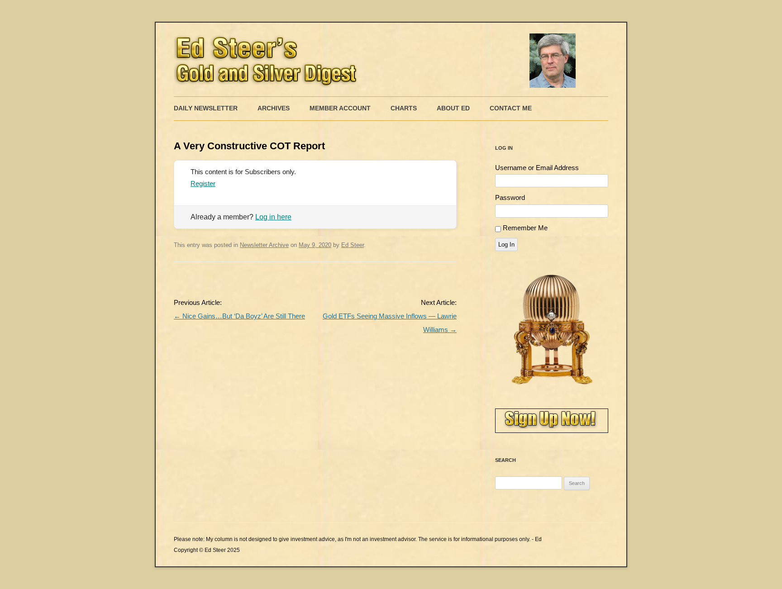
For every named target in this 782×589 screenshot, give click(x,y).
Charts (404, 108)
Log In (506, 244)
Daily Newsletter (206, 108)
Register (203, 183)
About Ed (453, 108)
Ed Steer (352, 245)
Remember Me (525, 228)
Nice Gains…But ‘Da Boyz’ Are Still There (239, 316)
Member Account (340, 108)
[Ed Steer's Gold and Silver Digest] (377, 59)
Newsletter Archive (264, 245)
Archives (273, 108)
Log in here (273, 217)
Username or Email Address (537, 167)
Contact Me (511, 108)
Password (510, 197)
